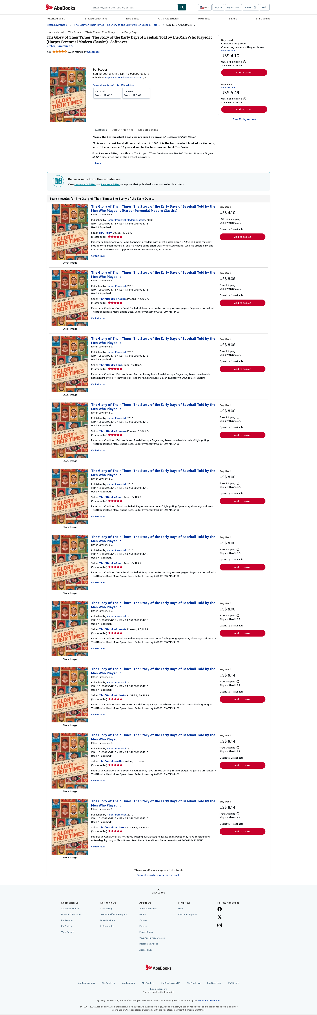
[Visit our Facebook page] (219, 909)
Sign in (218, 7)
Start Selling (263, 18)
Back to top (158, 892)
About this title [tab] (122, 129)
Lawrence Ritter (110, 184)
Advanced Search (56, 18)
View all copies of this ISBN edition (113, 85)
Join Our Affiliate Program (113, 914)
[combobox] (134, 7)
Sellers (233, 18)
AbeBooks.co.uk (86, 983)
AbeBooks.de (108, 983)
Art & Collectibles (168, 18)
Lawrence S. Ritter (85, 184)
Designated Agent (148, 943)
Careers (143, 920)
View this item (228, 50)
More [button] (98, 163)
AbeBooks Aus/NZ (170, 983)
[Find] (182, 7)
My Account (233, 7)
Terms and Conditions (209, 1000)
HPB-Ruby (105, 232)
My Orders (66, 926)
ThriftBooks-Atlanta (112, 695)
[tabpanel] (153, 150)
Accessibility (145, 949)
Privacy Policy (146, 932)
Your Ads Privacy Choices (152, 937)
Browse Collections (96, 18)
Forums (143, 926)
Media (142, 914)
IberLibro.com (214, 983)
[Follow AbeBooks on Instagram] (219, 925)
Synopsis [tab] (101, 129)
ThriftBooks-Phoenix (112, 298)
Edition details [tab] (148, 129)
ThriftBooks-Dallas (111, 761)
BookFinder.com (158, 990)
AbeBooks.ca (194, 983)
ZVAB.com (233, 983)
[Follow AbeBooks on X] (219, 917)
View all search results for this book (158, 874)
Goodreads (93, 51)
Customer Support (187, 914)
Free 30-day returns (244, 119)
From (103, 93)
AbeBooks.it (148, 983)
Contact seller (98, 255)
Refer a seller (107, 926)
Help (264, 7)
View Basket (67, 932)
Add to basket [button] (244, 72)
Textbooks (204, 18)
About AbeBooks (148, 908)
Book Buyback (107, 920)
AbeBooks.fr (128, 983)
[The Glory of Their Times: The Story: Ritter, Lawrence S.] (70, 258)
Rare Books (132, 18)
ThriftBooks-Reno (110, 364)
